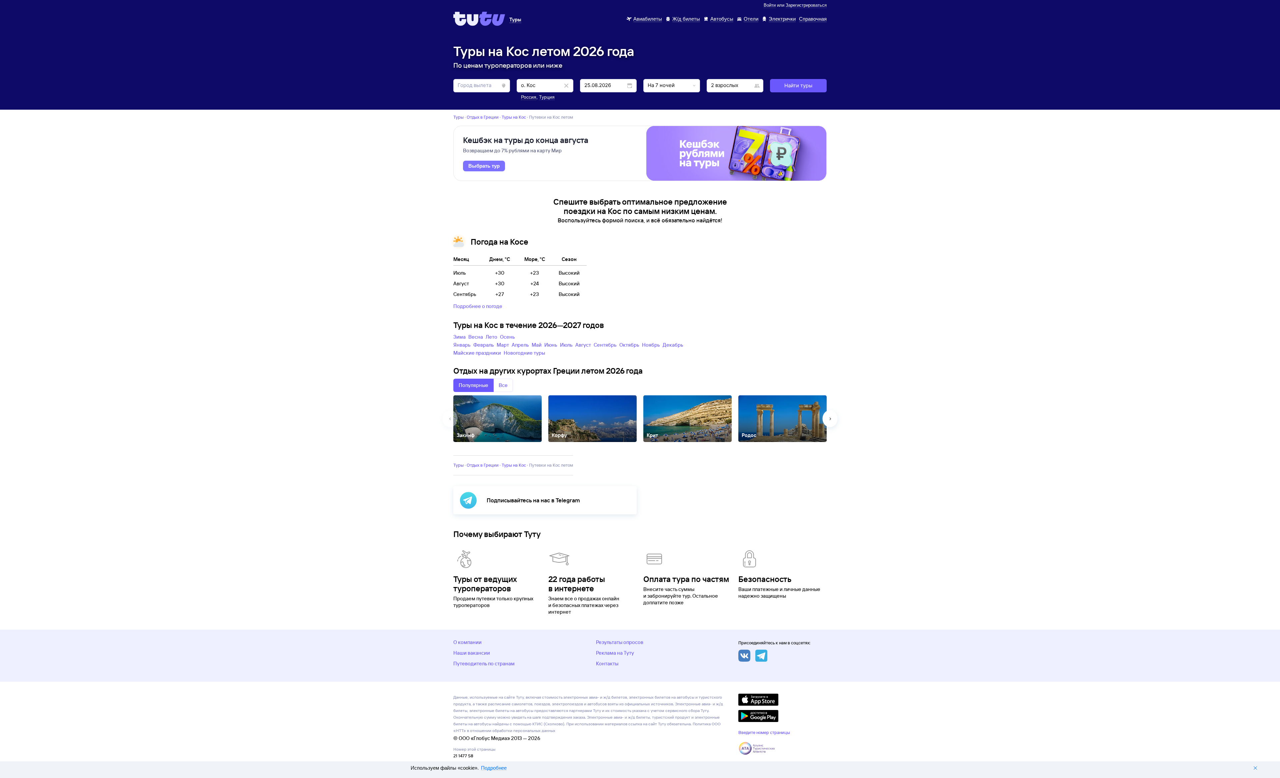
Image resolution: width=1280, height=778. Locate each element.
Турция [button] (547, 97)
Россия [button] (528, 97)
